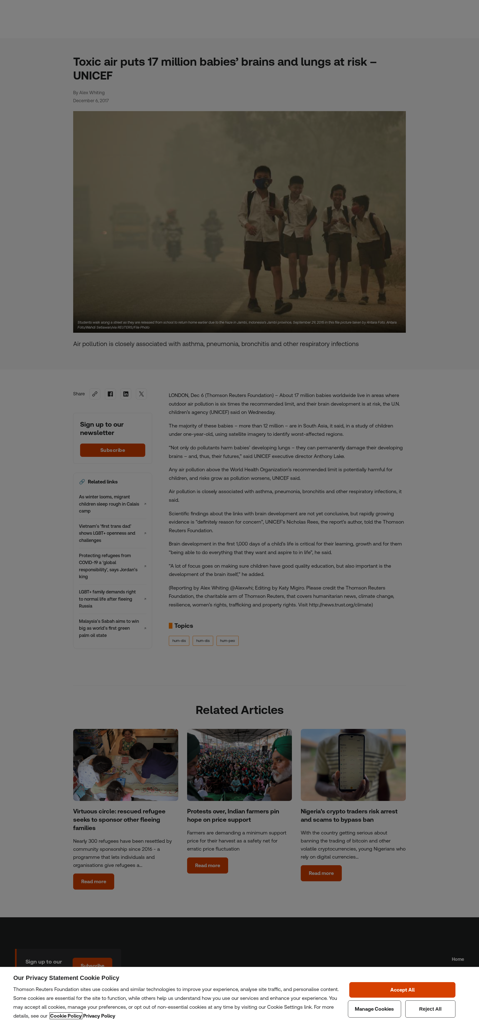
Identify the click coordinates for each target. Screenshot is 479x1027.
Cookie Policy (66, 1016)
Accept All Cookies (402, 990)
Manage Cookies (374, 1009)
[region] (239, 997)
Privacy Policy (99, 1016)
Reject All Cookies (430, 1009)
